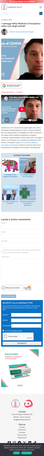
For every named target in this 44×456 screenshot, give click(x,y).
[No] (41, 449)
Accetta (16, 453)
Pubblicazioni (22, 438)
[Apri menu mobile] (40, 7)
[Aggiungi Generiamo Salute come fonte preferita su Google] (11, 85)
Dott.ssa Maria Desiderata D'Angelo (21, 32)
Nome (5, 320)
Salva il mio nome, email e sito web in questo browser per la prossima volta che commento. (22, 251)
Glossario (22, 432)
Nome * (4, 223)
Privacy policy (22, 435)
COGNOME (7, 326)
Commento (5, 257)
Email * (3, 232)
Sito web (4, 241)
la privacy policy (16, 331)
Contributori (22, 430)
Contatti (22, 427)
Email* (5, 315)
